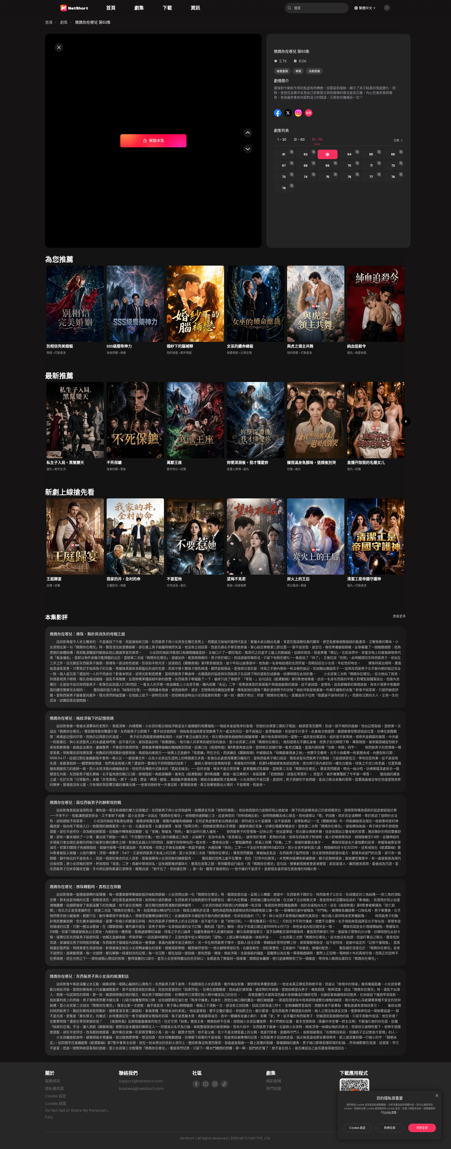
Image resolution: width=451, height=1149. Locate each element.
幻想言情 (246, 353)
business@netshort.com (141, 1088)
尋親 (298, 71)
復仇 (350, 353)
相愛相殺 (232, 353)
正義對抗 (112, 586)
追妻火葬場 (234, 469)
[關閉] (437, 1095)
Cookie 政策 (389, 1112)
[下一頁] (406, 421)
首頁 (49, 22)
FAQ (49, 1117)
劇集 (64, 22)
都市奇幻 (172, 469)
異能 (123, 469)
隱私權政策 (54, 1088)
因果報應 (240, 586)
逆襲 (183, 469)
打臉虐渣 (60, 353)
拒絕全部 (389, 1128)
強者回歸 (112, 353)
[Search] (289, 8)
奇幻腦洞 (292, 586)
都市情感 (186, 353)
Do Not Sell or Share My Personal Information (78, 1110)
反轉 (49, 586)
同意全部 (422, 1128)
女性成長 (172, 586)
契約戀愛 (172, 353)
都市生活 (60, 469)
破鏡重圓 (282, 71)
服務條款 (52, 1081)
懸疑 (49, 353)
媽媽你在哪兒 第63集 (93, 22)
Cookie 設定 (357, 1128)
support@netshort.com (141, 1081)
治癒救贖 (314, 71)
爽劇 (123, 353)
